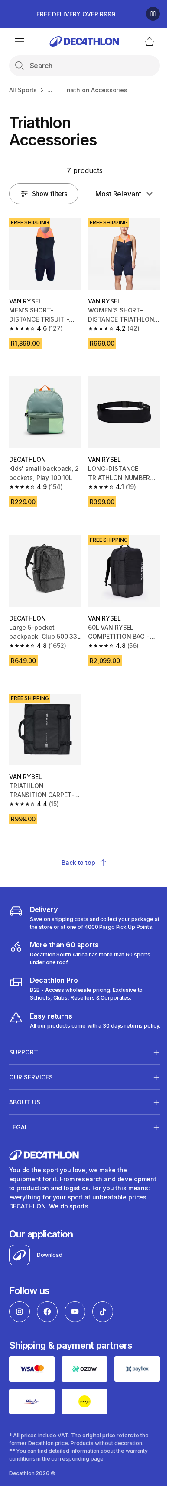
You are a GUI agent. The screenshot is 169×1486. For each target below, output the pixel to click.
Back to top (78, 862)
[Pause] (153, 14)
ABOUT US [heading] (24, 1134)
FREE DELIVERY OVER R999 (75, 14)
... (49, 90)
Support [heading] (23, 1084)
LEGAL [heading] (18, 1159)
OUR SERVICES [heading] (31, 1109)
